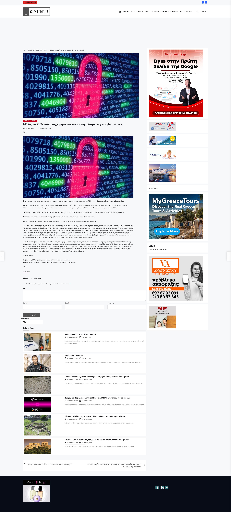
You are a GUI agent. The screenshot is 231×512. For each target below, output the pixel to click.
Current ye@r (25, 318)
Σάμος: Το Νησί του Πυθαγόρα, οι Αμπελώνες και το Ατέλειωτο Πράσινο (97, 440)
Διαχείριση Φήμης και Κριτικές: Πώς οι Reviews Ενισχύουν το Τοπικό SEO (97, 398)
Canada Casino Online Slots (157, 249)
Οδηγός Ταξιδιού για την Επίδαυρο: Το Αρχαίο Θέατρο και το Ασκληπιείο (97, 376)
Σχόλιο (25, 289)
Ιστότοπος (110, 303)
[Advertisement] (115, 31)
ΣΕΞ (181, 11)
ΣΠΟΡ (146, 11)
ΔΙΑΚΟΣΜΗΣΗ (155, 11)
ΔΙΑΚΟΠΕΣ (140, 11)
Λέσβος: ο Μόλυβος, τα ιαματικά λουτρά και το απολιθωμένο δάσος (95, 416)
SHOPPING (126, 11)
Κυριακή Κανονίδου (31, 128)
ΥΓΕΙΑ (133, 11)
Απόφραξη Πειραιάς (74, 355)
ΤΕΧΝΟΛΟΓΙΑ (165, 11)
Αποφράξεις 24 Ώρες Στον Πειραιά (80, 334)
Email (67, 303)
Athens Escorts (153, 188)
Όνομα (25, 303)
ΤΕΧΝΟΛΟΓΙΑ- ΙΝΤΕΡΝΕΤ (30, 120)
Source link (26, 271)
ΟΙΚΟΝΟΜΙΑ (188, 11)
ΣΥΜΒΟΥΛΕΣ (174, 11)
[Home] (120, 12)
